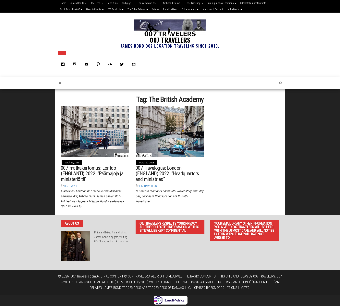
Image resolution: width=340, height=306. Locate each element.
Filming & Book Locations (220, 3)
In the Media (233, 9)
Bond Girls (112, 3)
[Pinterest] (99, 64)
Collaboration (189, 9)
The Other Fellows (137, 9)
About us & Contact (212, 9)
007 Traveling (194, 3)
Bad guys (127, 3)
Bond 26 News (170, 9)
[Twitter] (123, 64)
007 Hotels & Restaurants (253, 3)
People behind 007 (147, 3)
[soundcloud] (111, 64)
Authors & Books (172, 3)
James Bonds (77, 3)
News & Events (94, 9)
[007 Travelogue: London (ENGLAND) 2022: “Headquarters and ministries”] (170, 131)
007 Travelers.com (83, 276)
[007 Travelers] (60, 83)
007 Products (115, 9)
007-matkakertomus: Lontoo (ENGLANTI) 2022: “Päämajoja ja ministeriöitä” (92, 173)
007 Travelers (170, 39)
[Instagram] (75, 64)
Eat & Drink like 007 (70, 9)
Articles (155, 9)
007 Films (96, 3)
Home (63, 3)
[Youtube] (134, 64)
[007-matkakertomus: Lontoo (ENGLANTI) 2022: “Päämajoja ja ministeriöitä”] (95, 131)
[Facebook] (64, 64)
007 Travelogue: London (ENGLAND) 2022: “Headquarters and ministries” (167, 173)
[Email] (87, 64)
